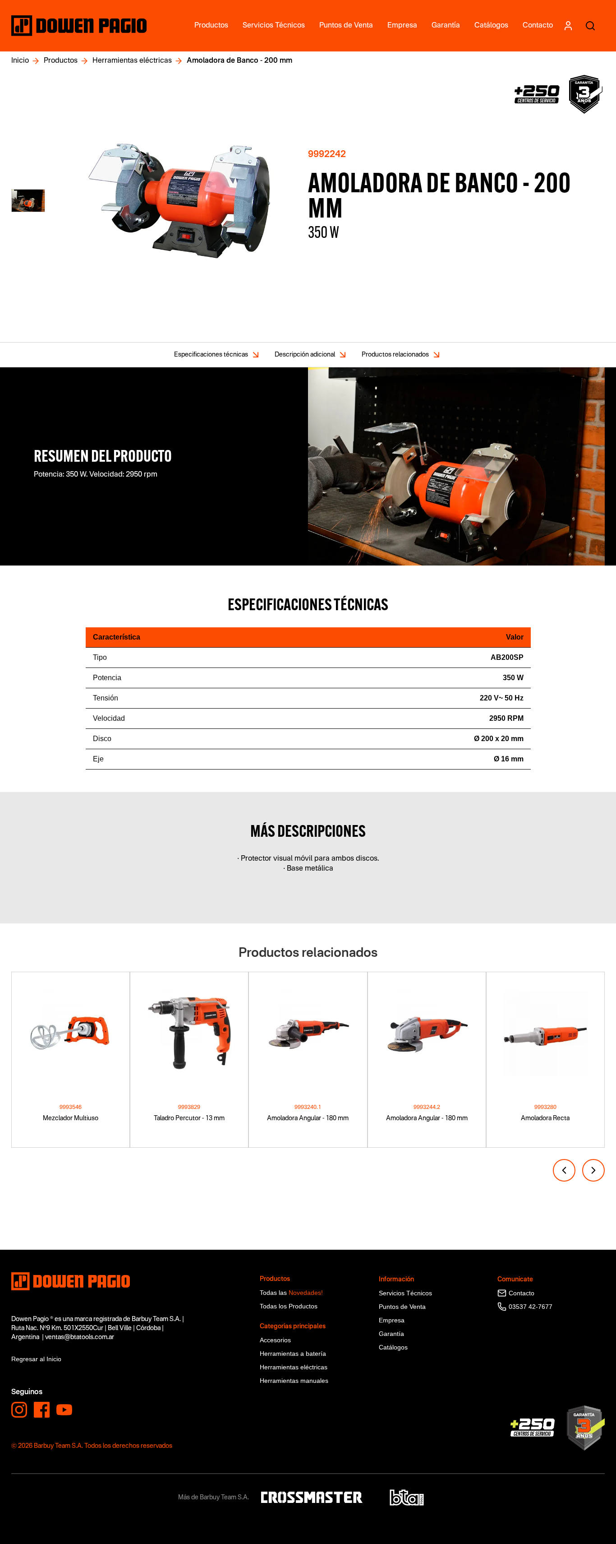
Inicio (20, 61)
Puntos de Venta (402, 1306)
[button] (564, 1170)
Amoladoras (28, 1244)
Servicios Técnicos (405, 1293)
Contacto (521, 1293)
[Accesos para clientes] (568, 25)
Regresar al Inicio (36, 1359)
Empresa (392, 1320)
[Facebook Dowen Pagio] (42, 1410)
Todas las (291, 1292)
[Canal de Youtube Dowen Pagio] (64, 1410)
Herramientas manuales (294, 1380)
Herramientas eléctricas (132, 61)
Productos (61, 61)
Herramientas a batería (293, 1353)
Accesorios (275, 1340)
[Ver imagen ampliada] (28, 201)
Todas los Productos (288, 1306)
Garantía (391, 1333)
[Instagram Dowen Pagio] (19, 1410)
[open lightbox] (180, 200)
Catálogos (393, 1347)
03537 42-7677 (530, 1306)
